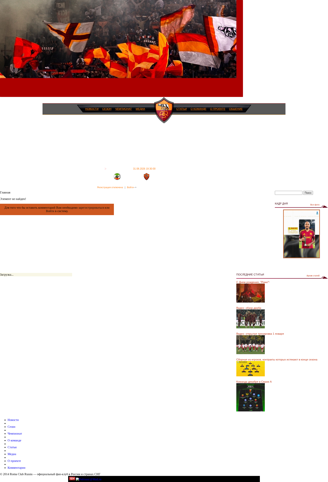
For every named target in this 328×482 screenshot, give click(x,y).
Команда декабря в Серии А (254, 381)
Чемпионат (123, 108)
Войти (130, 187)
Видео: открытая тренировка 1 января (260, 333)
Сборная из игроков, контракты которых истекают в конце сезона (276, 359)
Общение (236, 108)
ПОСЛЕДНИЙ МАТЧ (131, 168)
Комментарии (16, 467)
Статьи (181, 108)
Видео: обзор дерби (248, 307)
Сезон (106, 108)
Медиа (140, 108)
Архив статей (313, 275)
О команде (198, 108)
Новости (92, 108)
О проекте (217, 108)
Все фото (314, 205)
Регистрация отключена (110, 187)
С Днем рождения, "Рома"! (252, 282)
